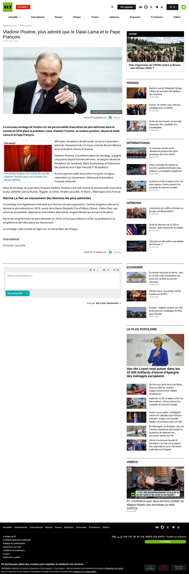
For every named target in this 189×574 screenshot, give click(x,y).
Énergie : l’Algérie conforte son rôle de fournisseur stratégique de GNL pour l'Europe (166, 310)
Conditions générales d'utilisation (17, 540)
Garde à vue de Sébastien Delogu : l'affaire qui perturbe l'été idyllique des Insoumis (166, 91)
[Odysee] (146, 7)
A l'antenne (157, 17)
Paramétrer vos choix (12, 547)
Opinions (114, 17)
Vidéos (177, 17)
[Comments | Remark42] (62, 287)
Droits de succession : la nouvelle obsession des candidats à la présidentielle (165, 124)
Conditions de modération (14, 550)
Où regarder (126, 7)
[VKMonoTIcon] (140, 7)
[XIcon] (151, 7)
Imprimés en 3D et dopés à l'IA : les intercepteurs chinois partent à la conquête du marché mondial (166, 184)
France (95, 17)
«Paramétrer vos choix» (113, 568)
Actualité (13, 17)
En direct (23, 7)
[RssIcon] (161, 7)
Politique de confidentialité (14, 543)
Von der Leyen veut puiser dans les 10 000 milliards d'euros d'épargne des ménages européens (153, 372)
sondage (88, 145)
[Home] (7, 7)
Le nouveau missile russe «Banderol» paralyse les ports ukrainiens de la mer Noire (163, 151)
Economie (135, 17)
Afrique (77, 17)
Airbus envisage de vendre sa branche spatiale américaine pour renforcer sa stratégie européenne (165, 168)
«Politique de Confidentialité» (85, 572)
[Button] (183, 7)
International (37, 17)
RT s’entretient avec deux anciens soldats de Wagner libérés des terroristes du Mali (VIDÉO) (155, 505)
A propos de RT (9, 537)
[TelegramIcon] (156, 7)
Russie (58, 17)
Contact (6, 554)
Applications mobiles (12, 557)
